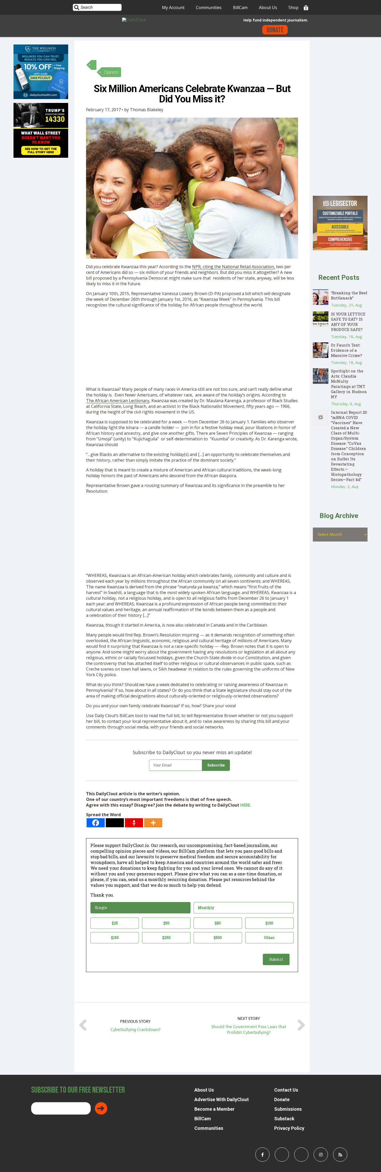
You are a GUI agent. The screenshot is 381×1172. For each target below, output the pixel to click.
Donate (275, 30)
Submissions (288, 1109)
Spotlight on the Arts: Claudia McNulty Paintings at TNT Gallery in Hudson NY (349, 383)
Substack (284, 1118)
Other (269, 937)
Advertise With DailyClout (221, 1099)
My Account (173, 7)
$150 (115, 937)
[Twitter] (115, 822)
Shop (293, 7)
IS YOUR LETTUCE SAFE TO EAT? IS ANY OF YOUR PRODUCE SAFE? (348, 321)
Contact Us (286, 1090)
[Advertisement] (192, 348)
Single (101, 907)
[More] (153, 822)
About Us (268, 7)
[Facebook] (96, 822)
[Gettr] (134, 822)
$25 (115, 923)
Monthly (206, 907)
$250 (166, 937)
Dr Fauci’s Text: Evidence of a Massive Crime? (346, 350)
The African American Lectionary (117, 400)
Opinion (111, 72)
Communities (209, 7)
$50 (166, 923)
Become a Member (214, 1109)
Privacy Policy (289, 1128)
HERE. (245, 805)
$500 (218, 937)
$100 (269, 923)
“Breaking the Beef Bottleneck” (349, 295)
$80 (218, 923)
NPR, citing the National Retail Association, (233, 266)
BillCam (240, 7)
